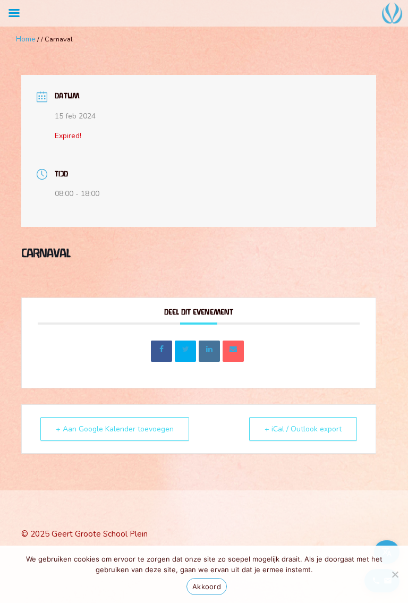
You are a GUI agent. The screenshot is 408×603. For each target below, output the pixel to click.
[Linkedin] (209, 351)
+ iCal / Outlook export (303, 429)
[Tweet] (185, 351)
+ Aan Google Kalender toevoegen (115, 429)
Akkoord (206, 586)
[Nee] (394, 574)
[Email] (233, 351)
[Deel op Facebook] (161, 351)
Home (26, 39)
